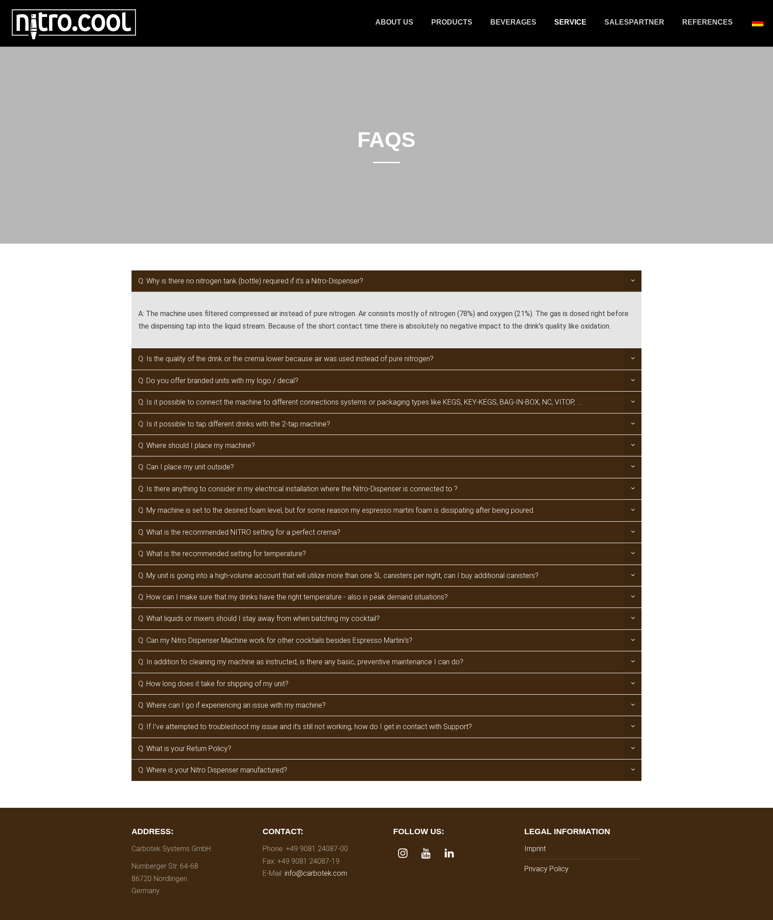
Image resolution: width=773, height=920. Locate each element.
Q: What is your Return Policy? (184, 748)
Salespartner (634, 22)
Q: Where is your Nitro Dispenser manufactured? (212, 770)
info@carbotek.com (316, 873)
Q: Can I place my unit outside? (186, 467)
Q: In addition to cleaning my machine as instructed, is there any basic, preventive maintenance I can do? (300, 662)
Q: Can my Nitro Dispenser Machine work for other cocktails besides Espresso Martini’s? (275, 640)
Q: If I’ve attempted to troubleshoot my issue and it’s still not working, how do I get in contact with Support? (305, 726)
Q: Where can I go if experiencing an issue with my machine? (232, 705)
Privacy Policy (546, 869)
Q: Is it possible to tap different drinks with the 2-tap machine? (234, 424)
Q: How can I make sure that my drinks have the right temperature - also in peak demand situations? (293, 597)
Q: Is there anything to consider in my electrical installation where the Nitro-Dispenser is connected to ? (298, 489)
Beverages (513, 22)
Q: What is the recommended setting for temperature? (222, 553)
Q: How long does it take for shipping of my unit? (213, 683)
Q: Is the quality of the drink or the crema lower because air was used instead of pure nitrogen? (285, 358)
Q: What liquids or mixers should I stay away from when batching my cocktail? (259, 618)
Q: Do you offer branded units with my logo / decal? (218, 380)
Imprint (535, 848)
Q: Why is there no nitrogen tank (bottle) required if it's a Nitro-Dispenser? (250, 281)
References (707, 22)
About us (394, 22)
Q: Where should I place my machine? (196, 445)
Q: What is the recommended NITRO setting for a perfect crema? (239, 532)
